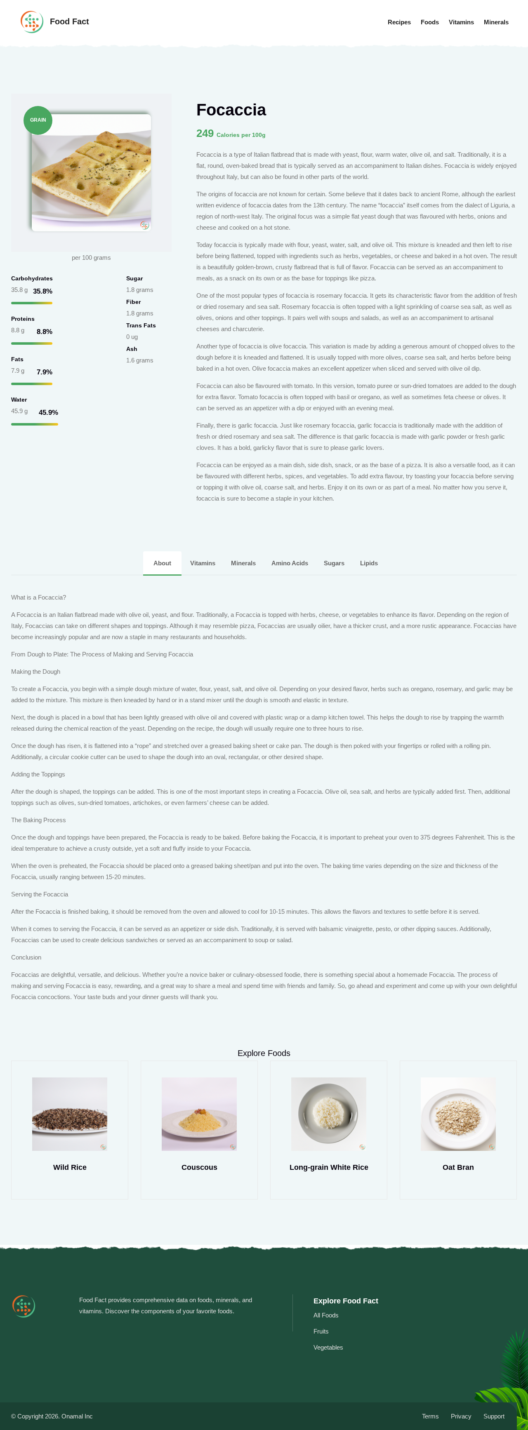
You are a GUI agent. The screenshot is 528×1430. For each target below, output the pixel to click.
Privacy (461, 1416)
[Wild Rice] (69, 1114)
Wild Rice (70, 1167)
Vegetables (328, 1347)
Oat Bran (458, 1167)
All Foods (326, 1315)
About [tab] (162, 563)
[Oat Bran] (458, 1114)
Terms (430, 1416)
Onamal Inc (77, 1416)
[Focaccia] (91, 172)
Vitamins (461, 22)
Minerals (496, 22)
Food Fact (68, 21)
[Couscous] (199, 1114)
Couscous (199, 1167)
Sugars (335, 563)
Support (493, 1416)
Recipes (399, 22)
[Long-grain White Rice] (328, 1114)
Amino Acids (290, 563)
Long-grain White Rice (329, 1167)
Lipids (369, 563)
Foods (430, 22)
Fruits (321, 1331)
